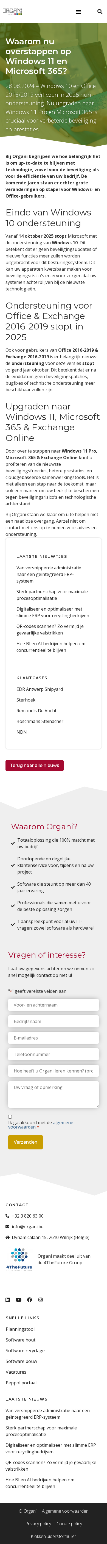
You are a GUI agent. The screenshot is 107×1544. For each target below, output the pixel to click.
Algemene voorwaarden (65, 1511)
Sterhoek (25, 700)
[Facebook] (30, 1300)
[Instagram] (41, 1300)
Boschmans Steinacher (39, 721)
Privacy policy (38, 1524)
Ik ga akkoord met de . (40, 1124)
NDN (21, 732)
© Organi (27, 1511)
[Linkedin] (8, 1300)
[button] (78, 11)
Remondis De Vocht (36, 711)
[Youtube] (19, 1300)
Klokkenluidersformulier (53, 1536)
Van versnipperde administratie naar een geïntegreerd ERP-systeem (48, 574)
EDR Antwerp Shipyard (39, 689)
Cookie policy (69, 1524)
